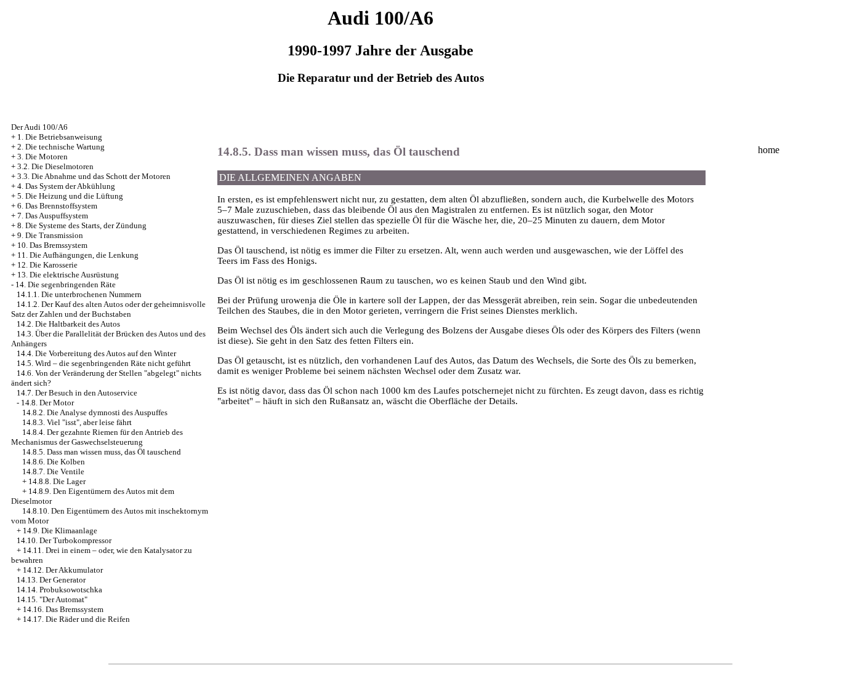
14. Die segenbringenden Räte (65, 284)
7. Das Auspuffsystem (52, 215)
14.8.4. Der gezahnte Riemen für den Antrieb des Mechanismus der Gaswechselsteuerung (97, 437)
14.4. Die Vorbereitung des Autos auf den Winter (96, 353)
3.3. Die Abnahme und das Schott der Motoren (94, 176)
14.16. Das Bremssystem (63, 609)
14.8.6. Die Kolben (53, 461)
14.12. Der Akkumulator (63, 570)
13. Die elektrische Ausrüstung (68, 274)
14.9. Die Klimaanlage (60, 530)
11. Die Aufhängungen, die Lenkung (78, 255)
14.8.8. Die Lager (57, 481)
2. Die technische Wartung (61, 146)
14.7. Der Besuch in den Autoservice (77, 392)
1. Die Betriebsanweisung (59, 136)
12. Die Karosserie (47, 264)
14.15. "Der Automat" (52, 599)
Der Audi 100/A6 (39, 127)
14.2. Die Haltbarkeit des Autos (68, 323)
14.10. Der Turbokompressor (64, 540)
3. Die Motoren (42, 156)
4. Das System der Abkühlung (66, 186)
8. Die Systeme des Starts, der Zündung (82, 225)
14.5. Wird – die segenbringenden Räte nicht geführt (104, 363)
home (768, 150)
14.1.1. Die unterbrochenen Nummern (79, 294)
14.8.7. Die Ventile (53, 471)
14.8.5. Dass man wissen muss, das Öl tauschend (101, 451)
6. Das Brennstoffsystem (57, 205)
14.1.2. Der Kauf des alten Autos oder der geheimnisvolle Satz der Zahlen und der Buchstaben (108, 309)
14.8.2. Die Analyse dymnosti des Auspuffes (94, 412)
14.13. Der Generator (51, 579)
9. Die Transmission (50, 235)
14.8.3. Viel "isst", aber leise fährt (77, 422)
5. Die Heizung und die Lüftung (70, 196)
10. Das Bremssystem (52, 245)
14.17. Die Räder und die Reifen (76, 619)
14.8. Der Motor (47, 402)
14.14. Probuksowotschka (59, 589)
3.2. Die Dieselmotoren (55, 166)
